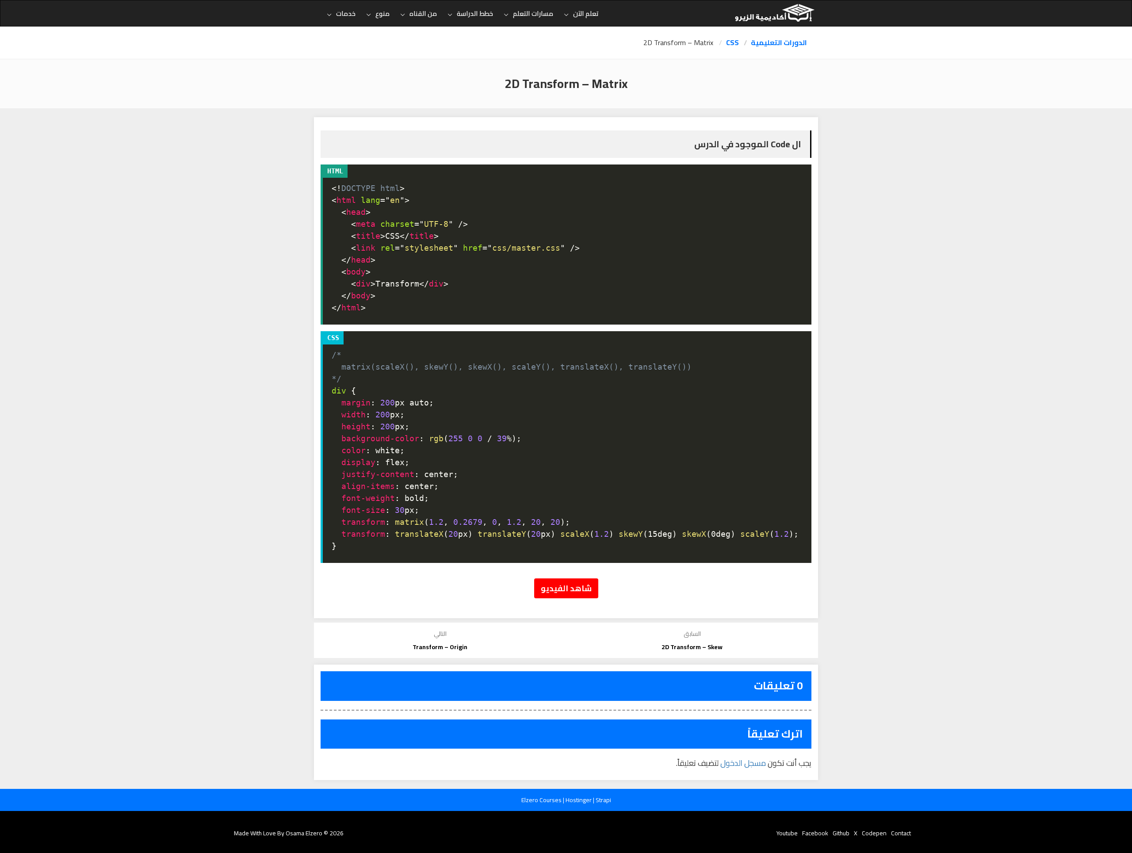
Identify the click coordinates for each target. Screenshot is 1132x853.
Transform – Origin (440, 647)
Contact (901, 833)
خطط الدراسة (475, 13)
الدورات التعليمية (779, 43)
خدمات (346, 13)
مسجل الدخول (743, 763)
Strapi (603, 800)
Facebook (815, 833)
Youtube (787, 833)
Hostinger (579, 800)
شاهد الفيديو (566, 588)
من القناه (423, 13)
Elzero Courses (542, 800)
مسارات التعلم (533, 13)
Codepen (874, 833)
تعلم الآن (586, 13)
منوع (382, 13)
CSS (732, 43)
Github (841, 833)
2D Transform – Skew (692, 647)
